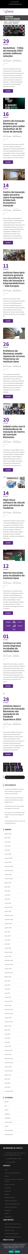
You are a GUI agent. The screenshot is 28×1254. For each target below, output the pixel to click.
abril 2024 (7, 944)
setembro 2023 (9, 973)
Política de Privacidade (11, 1200)
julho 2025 (7, 887)
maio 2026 (7, 846)
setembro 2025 (9, 878)
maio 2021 (7, 1087)
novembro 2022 (9, 1013)
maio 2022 (7, 1038)
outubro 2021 (8, 1067)
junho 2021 (7, 1083)
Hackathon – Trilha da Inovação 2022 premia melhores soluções (13, 52)
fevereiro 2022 (8, 1050)
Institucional (8, 1191)
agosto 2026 (8, 833)
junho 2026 (7, 842)
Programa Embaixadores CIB (12, 1204)
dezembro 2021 (9, 1058)
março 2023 (8, 997)
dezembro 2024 (9, 915)
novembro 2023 (9, 964)
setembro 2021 (9, 1071)
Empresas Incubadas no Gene (12, 1237)
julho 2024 (7, 932)
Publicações (8, 1210)
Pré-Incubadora (9, 1130)
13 (8, 767)
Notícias (7, 1194)
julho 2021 (7, 1079)
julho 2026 (7, 838)
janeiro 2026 (8, 862)
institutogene (7, 61)
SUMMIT (7, 1213)
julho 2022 (7, 1030)
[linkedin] (14, 6)
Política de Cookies (10, 1197)
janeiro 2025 (8, 911)
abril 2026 (7, 850)
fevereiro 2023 (8, 1001)
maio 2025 (7, 895)
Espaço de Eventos (10, 1184)
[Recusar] (26, 1248)
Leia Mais (8, 91)
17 (5, 770)
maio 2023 (7, 989)
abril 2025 (7, 899)
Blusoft (7, 1102)
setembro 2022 (9, 1022)
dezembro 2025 (9, 866)
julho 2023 (7, 981)
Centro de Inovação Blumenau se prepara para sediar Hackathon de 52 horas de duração (14, 126)
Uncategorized (17, 61)
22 (13, 770)
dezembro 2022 (9, 1009)
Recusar (17, 1251)
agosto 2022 (8, 1026)
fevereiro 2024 (8, 952)
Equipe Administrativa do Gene (13, 1224)
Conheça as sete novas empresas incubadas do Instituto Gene (12, 647)
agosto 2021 (8, 1075)
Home (5, 22)
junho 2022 (8, 1034)
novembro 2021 (9, 1062)
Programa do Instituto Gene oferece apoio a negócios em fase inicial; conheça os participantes (14, 791)
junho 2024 (7, 936)
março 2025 (8, 903)
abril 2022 (7, 1042)
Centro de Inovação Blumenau (12, 1173)
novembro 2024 (9, 919)
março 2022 (8, 1046)
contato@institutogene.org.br (15, 4)
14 (12, 767)
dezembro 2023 (9, 960)
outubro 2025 (8, 874)
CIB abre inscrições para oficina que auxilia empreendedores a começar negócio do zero (14, 800)
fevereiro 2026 (8, 858)
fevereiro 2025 (8, 907)
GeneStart (7, 1114)
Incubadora (16, 656)
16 (20, 767)
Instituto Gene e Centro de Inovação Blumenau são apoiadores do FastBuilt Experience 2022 (14, 712)
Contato (7, 1176)
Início (6, 1169)
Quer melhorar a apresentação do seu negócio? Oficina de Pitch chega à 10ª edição (15, 815)
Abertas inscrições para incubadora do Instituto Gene (14, 575)
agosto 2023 (8, 977)
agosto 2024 (8, 928)
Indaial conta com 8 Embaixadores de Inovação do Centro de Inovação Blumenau (14, 432)
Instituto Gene (8, 1122)
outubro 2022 (8, 1017)
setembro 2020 (9, 1091)
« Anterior (13, 764)
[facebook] (17, 6)
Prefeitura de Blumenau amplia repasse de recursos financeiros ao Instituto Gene (14, 356)
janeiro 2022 (8, 1054)
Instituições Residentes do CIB (13, 1227)
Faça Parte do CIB (9, 1230)
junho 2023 (7, 985)
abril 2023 (7, 993)
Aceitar (11, 1251)
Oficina (6, 1126)
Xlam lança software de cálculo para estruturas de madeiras (14, 504)
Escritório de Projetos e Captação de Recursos (14, 1180)
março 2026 (8, 854)
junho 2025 (7, 891)
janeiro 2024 (8, 956)
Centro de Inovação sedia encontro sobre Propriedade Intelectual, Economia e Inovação (14, 198)
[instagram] (11, 6)
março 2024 (8, 948)
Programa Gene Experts (11, 1207)
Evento (6, 1110)
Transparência (8, 1217)
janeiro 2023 (8, 1005)
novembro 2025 (9, 870)
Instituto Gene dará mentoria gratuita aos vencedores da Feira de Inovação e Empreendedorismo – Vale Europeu (13, 279)
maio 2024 (7, 940)
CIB (5, 1106)
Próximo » (19, 770)
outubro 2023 (8, 968)
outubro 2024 (8, 923)
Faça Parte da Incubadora (11, 1233)
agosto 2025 (8, 883)
